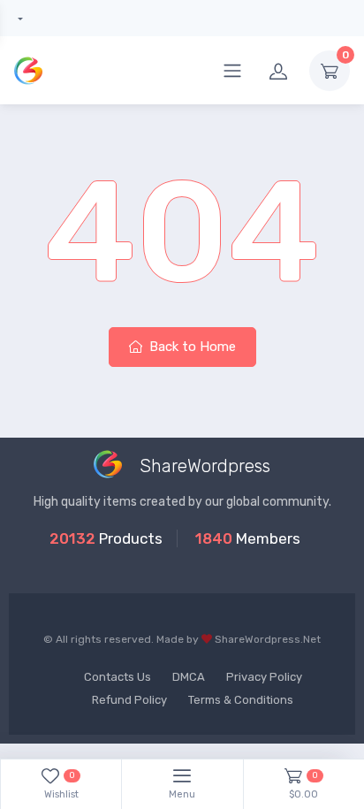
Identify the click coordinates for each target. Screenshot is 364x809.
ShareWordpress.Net (268, 639)
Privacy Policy (264, 676)
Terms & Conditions (240, 699)
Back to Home (191, 347)
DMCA (188, 676)
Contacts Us (117, 676)
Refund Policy (129, 699)
